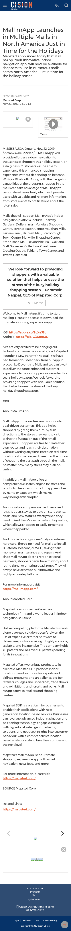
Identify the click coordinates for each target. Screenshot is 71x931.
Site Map (27, 921)
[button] (18, 118)
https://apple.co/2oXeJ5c (27, 332)
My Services (33, 899)
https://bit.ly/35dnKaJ (32, 337)
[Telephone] (57, 5)
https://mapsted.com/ (19, 778)
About (35, 895)
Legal (16, 921)
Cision (40, 926)
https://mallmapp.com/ (20, 589)
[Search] (66, 5)
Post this (37, 303)
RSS (37, 921)
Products (35, 892)
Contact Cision (35, 888)
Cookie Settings (50, 921)
